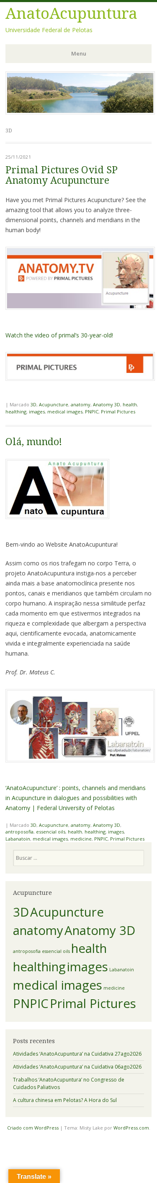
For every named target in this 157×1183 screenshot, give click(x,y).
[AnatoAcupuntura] (80, 112)
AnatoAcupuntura (71, 14)
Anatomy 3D (106, 404)
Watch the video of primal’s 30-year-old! (59, 335)
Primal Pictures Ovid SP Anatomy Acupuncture (61, 175)
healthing (15, 411)
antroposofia (19, 831)
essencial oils (50, 831)
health (130, 404)
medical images (64, 411)
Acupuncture (53, 404)
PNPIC (91, 411)
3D (33, 404)
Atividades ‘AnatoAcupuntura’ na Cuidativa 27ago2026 (77, 1053)
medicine (81, 839)
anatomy (80, 404)
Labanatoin (17, 839)
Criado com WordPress (33, 1128)
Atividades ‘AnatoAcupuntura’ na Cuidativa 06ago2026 (77, 1066)
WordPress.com (131, 1128)
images (37, 411)
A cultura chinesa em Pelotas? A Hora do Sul (65, 1100)
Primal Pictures (118, 411)
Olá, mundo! (33, 442)
